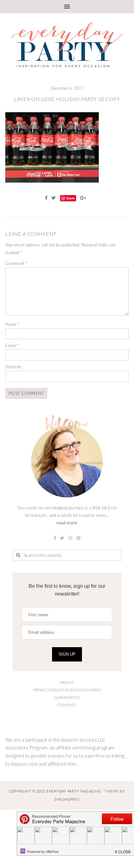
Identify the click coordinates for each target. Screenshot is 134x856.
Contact (67, 704)
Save (70, 198)
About (67, 682)
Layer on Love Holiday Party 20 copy (67, 99)
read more (66, 522)
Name (12, 324)
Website (13, 366)
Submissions (67, 697)
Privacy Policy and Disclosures (67, 689)
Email (12, 345)
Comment (16, 263)
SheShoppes (66, 799)
